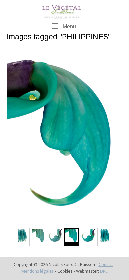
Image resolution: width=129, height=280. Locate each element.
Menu (69, 26)
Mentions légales (38, 271)
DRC (104, 271)
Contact (106, 264)
